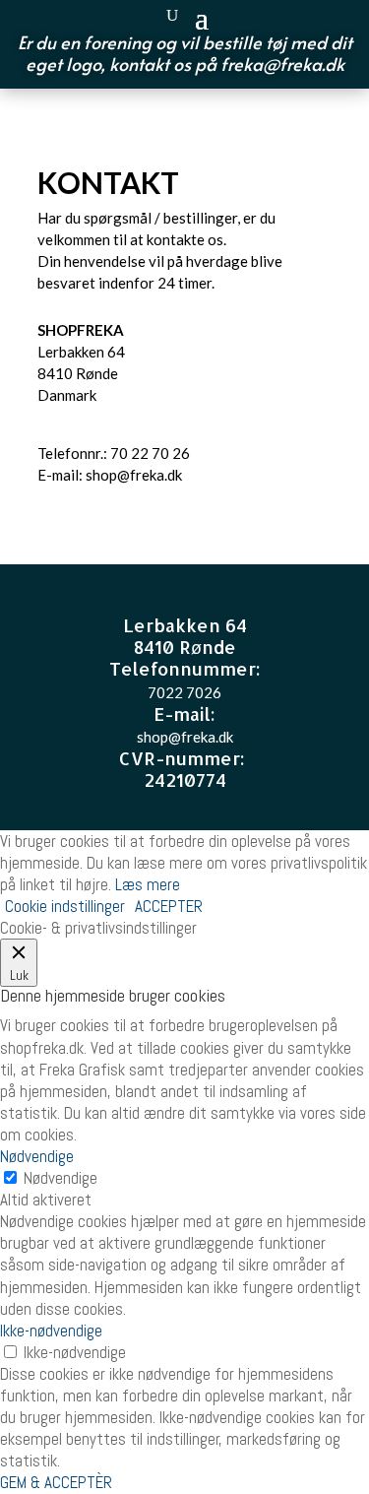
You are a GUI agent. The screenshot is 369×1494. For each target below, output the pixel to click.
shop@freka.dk (134, 475)
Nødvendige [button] (37, 1156)
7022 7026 (184, 692)
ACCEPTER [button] (169, 906)
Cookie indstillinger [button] (65, 906)
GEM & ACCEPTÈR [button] (56, 1482)
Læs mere (147, 884)
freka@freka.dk (282, 63)
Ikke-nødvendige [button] (51, 1330)
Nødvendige (60, 1178)
